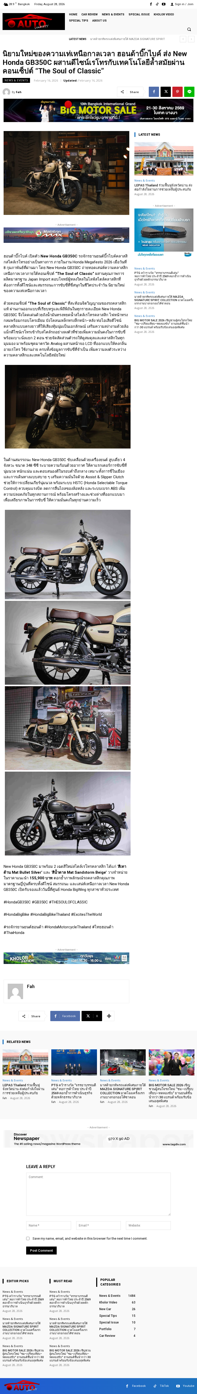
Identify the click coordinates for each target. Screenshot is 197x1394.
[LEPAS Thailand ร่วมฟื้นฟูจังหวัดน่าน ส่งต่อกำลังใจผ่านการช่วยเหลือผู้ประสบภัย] (163, 159)
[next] (191, 39)
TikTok (164, 1386)
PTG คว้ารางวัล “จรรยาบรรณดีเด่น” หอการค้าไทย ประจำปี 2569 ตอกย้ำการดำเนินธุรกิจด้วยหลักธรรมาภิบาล (162, 276)
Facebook (139, 1386)
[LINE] (189, 92)
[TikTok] (157, 4)
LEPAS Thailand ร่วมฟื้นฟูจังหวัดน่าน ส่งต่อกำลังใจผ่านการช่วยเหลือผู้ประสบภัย (163, 187)
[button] (189, 29)
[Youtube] (164, 4)
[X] (166, 92)
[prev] (183, 39)
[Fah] (7, 92)
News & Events (16, 80)
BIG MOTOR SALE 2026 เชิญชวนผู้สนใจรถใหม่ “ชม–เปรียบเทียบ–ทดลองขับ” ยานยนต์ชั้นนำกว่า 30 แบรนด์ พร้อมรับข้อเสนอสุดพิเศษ (163, 324)
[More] (109, 1016)
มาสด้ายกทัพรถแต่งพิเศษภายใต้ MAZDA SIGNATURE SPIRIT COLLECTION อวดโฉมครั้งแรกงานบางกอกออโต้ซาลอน (163, 300)
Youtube (188, 1386)
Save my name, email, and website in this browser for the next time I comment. (90, 1238)
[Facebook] (150, 4)
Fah (19, 92)
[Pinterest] (177, 92)
